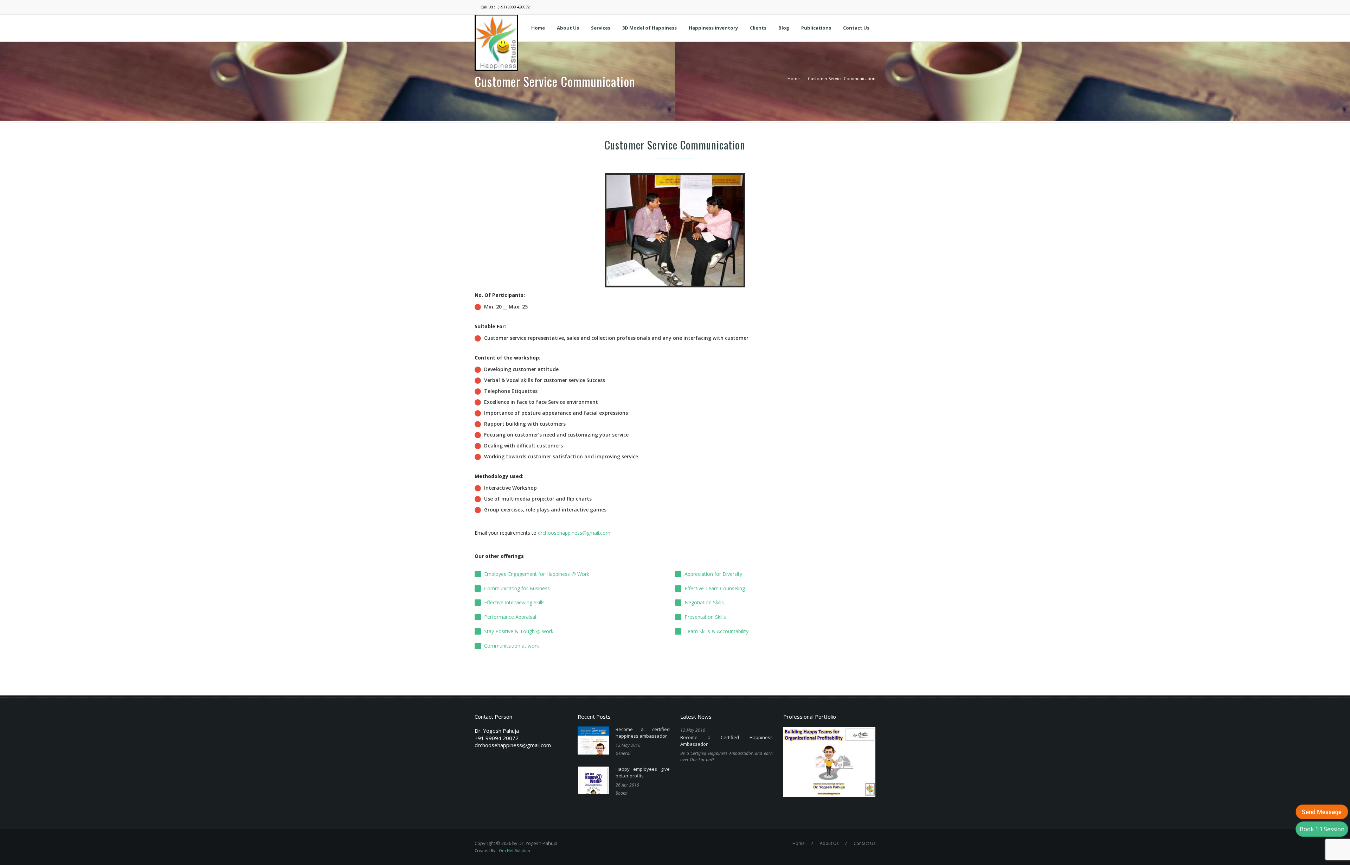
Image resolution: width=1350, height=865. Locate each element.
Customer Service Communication (841, 79)
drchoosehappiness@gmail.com (574, 532)
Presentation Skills (705, 616)
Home (794, 79)
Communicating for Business (517, 588)
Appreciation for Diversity (713, 574)
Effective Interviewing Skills (514, 602)
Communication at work (511, 645)
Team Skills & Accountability (716, 631)
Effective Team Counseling (714, 588)
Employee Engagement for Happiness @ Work (536, 574)
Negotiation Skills (704, 602)
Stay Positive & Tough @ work (518, 631)
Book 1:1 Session (1322, 829)
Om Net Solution (514, 850)
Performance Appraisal (510, 616)
